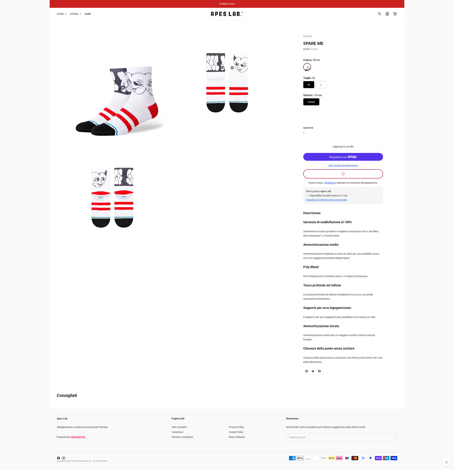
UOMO (60, 13)
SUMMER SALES (227, 4)
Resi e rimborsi (237, 437)
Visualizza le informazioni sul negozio (326, 199)
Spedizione (330, 182)
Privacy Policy (236, 427)
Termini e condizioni (182, 437)
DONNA (74, 13)
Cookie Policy (236, 432)
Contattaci (177, 432)
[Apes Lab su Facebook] (58, 458)
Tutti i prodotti (179, 427)
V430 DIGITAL (78, 437)
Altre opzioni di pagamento (343, 165)
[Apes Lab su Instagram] (63, 458)
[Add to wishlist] (343, 173)
